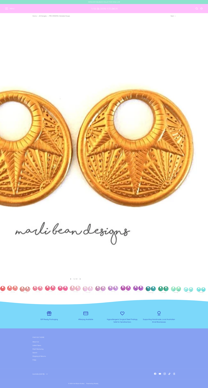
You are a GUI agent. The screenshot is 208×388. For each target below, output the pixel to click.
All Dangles (43, 16)
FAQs (34, 360)
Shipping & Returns (39, 356)
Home (34, 16)
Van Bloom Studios (78, 383)
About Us (35, 342)
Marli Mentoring (37, 349)
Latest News (36, 345)
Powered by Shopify (92, 383)
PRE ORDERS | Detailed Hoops (59, 16)
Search (34, 353)
